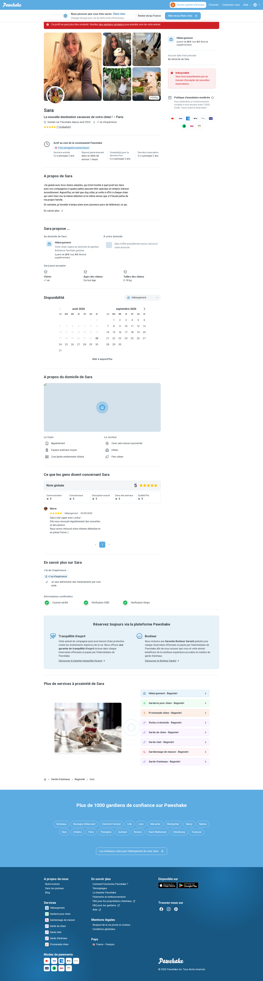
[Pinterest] (176, 909)
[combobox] (142, 298)
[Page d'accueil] (45, 779)
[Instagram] (169, 909)
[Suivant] (109, 545)
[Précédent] (96, 545)
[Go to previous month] (60, 309)
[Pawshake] (12, 5)
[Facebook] (161, 909)
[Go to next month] (144, 309)
